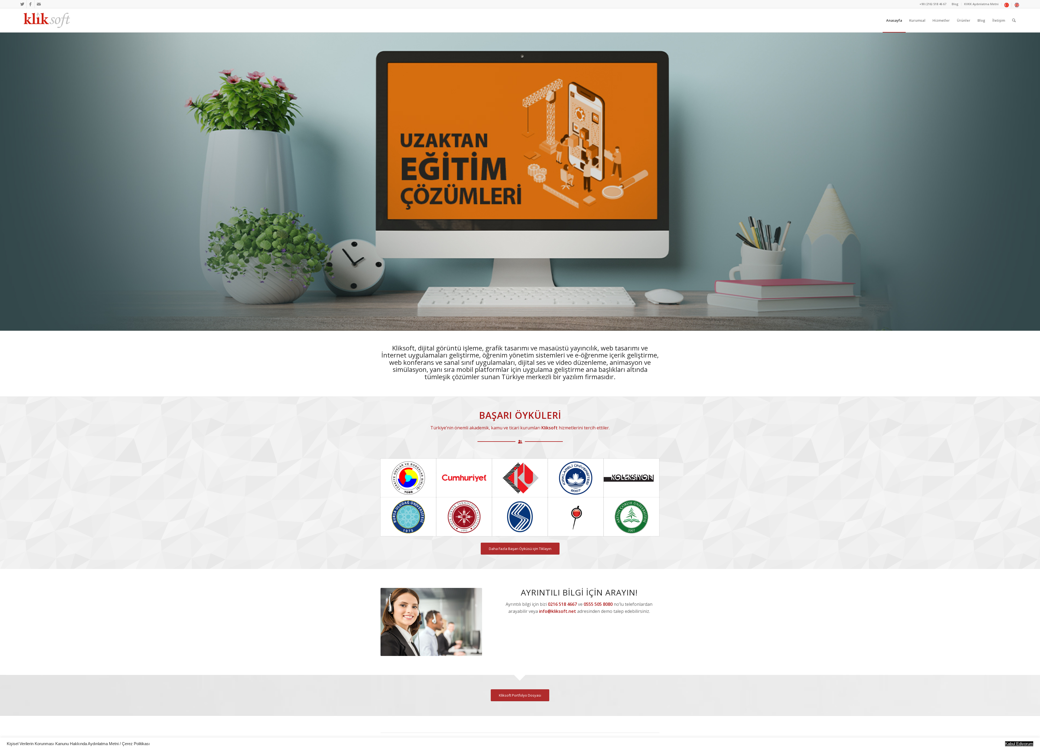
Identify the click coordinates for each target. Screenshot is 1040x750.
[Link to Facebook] (30, 4)
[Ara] (1014, 20)
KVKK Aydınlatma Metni (981, 4)
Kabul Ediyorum (1019, 744)
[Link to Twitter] (22, 4)
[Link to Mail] (39, 4)
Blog (955, 4)
